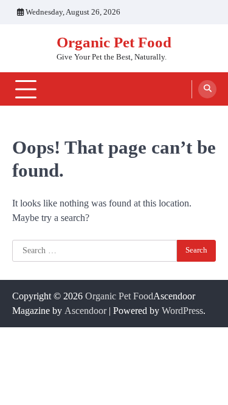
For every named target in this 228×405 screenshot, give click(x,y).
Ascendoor (85, 310)
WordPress (182, 310)
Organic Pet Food (114, 42)
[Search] (207, 89)
